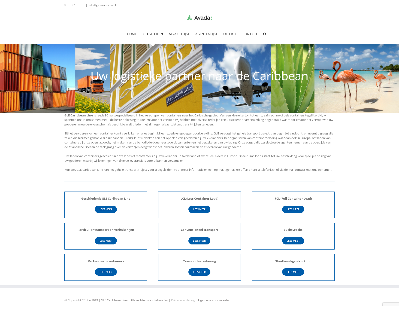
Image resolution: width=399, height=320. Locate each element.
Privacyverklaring (183, 300)
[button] (264, 34)
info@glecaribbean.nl (102, 5)
